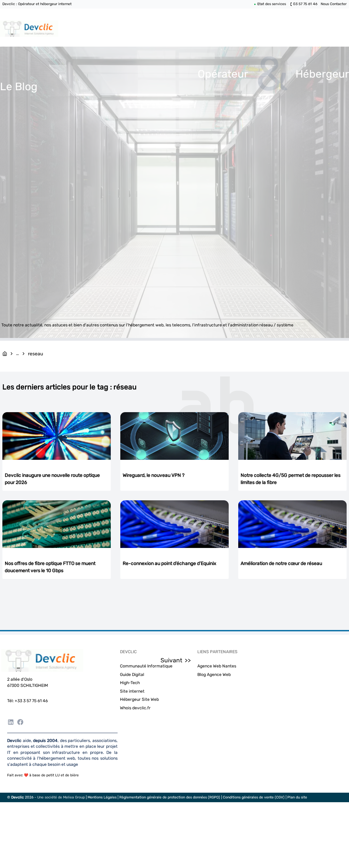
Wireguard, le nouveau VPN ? (153, 475)
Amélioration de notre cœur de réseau (281, 563)
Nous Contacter (334, 4)
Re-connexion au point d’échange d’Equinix (169, 563)
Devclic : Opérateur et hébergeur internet (37, 4)
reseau (35, 354)
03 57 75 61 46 (305, 4)
